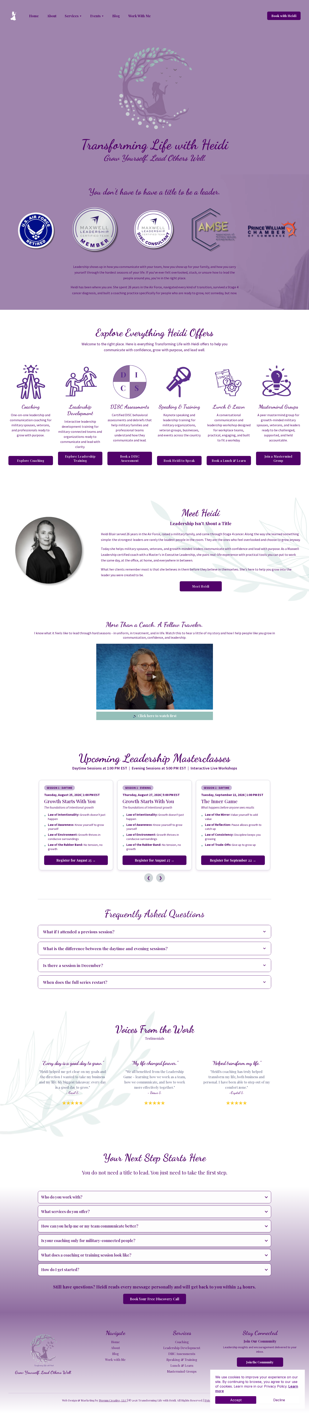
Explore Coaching (30, 460)
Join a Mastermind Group (278, 458)
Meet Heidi (200, 586)
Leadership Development (181, 1348)
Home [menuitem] (34, 16)
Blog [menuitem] (116, 16)
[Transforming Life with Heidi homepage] (13, 16)
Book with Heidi (283, 16)
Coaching (182, 1342)
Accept (236, 1400)
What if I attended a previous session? (78, 931)
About (115, 1348)
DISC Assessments (181, 1354)
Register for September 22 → (233, 860)
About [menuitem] (51, 16)
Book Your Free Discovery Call (154, 1299)
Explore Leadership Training (80, 458)
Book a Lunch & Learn (229, 460)
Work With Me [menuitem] (139, 16)
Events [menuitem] (97, 16)
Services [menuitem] (73, 16)
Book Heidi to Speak (179, 460)
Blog (115, 1354)
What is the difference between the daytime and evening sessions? (105, 948)
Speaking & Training (181, 1359)
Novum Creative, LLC (113, 1400)
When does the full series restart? (75, 982)
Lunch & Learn (181, 1365)
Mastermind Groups (182, 1371)
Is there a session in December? (73, 965)
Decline (279, 1400)
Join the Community (259, 1362)
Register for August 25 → (76, 860)
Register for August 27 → (154, 860)
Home (115, 1342)
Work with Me (115, 1359)
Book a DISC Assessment (130, 458)
